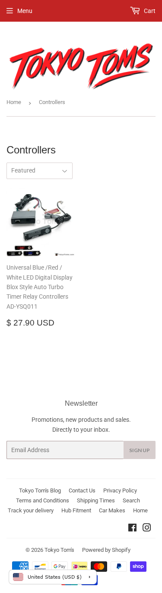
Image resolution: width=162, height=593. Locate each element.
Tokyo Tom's (59, 550)
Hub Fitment (76, 510)
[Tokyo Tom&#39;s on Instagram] (147, 528)
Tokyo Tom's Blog (40, 490)
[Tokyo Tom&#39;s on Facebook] (132, 528)
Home (13, 102)
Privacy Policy (120, 490)
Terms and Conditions (42, 500)
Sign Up (139, 450)
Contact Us (82, 490)
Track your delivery (31, 510)
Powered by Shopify (106, 550)
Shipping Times (96, 500)
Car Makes (112, 510)
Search (131, 500)
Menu (24, 10)
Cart (149, 10)
